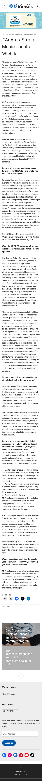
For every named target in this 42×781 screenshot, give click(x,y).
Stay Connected (21, 775)
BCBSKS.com (21, 771)
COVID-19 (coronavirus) (12, 34)
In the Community (30, 34)
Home (21, 768)
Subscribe (9, 743)
